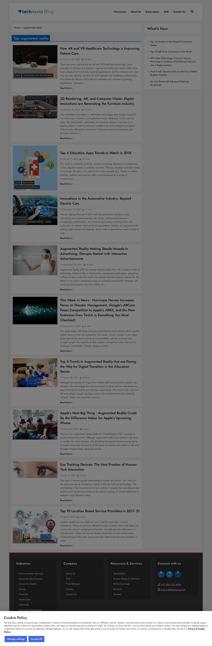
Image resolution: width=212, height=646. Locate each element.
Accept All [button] (36, 639)
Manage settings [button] (16, 639)
